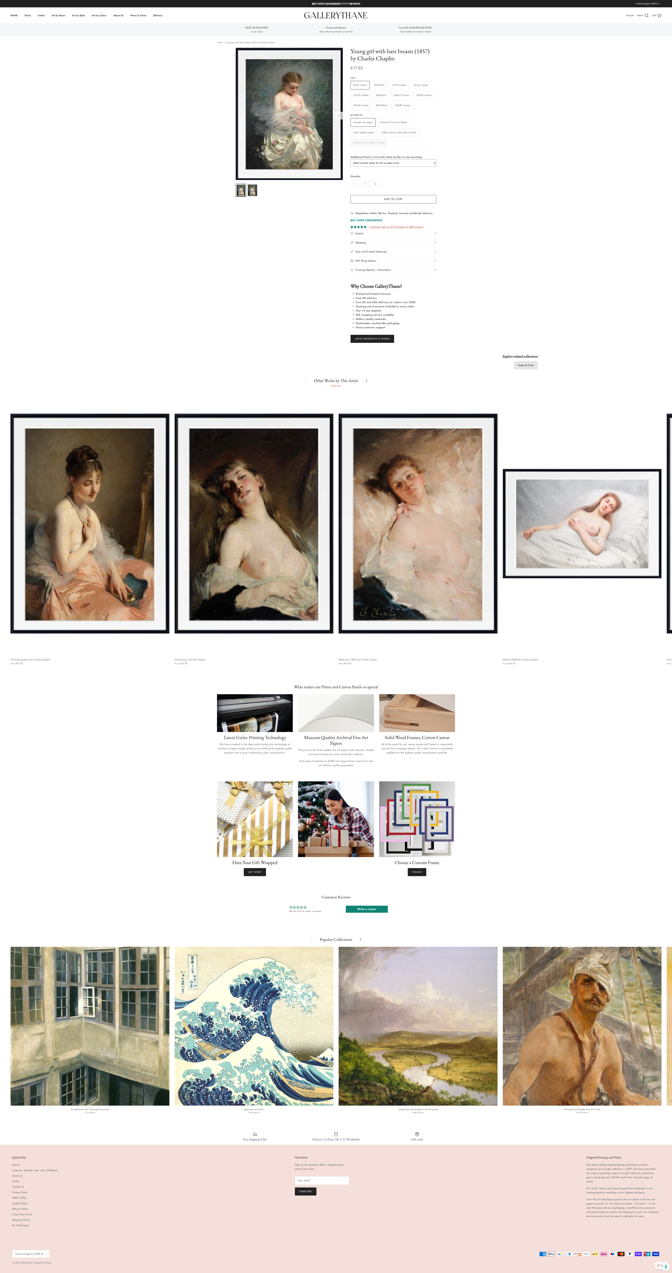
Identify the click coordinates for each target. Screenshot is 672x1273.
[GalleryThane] (336, 15)
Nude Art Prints (526, 365)
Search (16, 1165)
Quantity (355, 176)
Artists (41, 15)
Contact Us (18, 1187)
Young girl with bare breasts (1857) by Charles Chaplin (250, 42)
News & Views (138, 15)
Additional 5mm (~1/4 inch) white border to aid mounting (386, 157)
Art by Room (58, 15)
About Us (118, 15)
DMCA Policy (19, 1198)
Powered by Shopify (42, 1262)
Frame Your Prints (22, 1214)
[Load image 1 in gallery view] (289, 114)
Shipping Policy (21, 1220)
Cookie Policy (19, 1203)
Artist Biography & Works (372, 338)
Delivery (157, 15)
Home (219, 42)
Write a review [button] (366, 909)
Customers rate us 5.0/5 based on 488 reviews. (396, 227)
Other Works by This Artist (336, 380)
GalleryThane (26, 1262)
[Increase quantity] (375, 184)
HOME (14, 15)
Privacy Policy (19, 1192)
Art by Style (78, 15)
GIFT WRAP (254, 872)
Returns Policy (20, 1209)
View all (336, 385)
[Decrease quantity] (355, 184)
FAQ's (15, 1181)
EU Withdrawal (20, 1225)
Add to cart (393, 199)
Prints (28, 15)
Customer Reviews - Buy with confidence (35, 1170)
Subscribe (305, 1191)
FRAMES (417, 872)
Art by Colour (99, 15)
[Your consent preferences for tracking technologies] (666, 1267)
